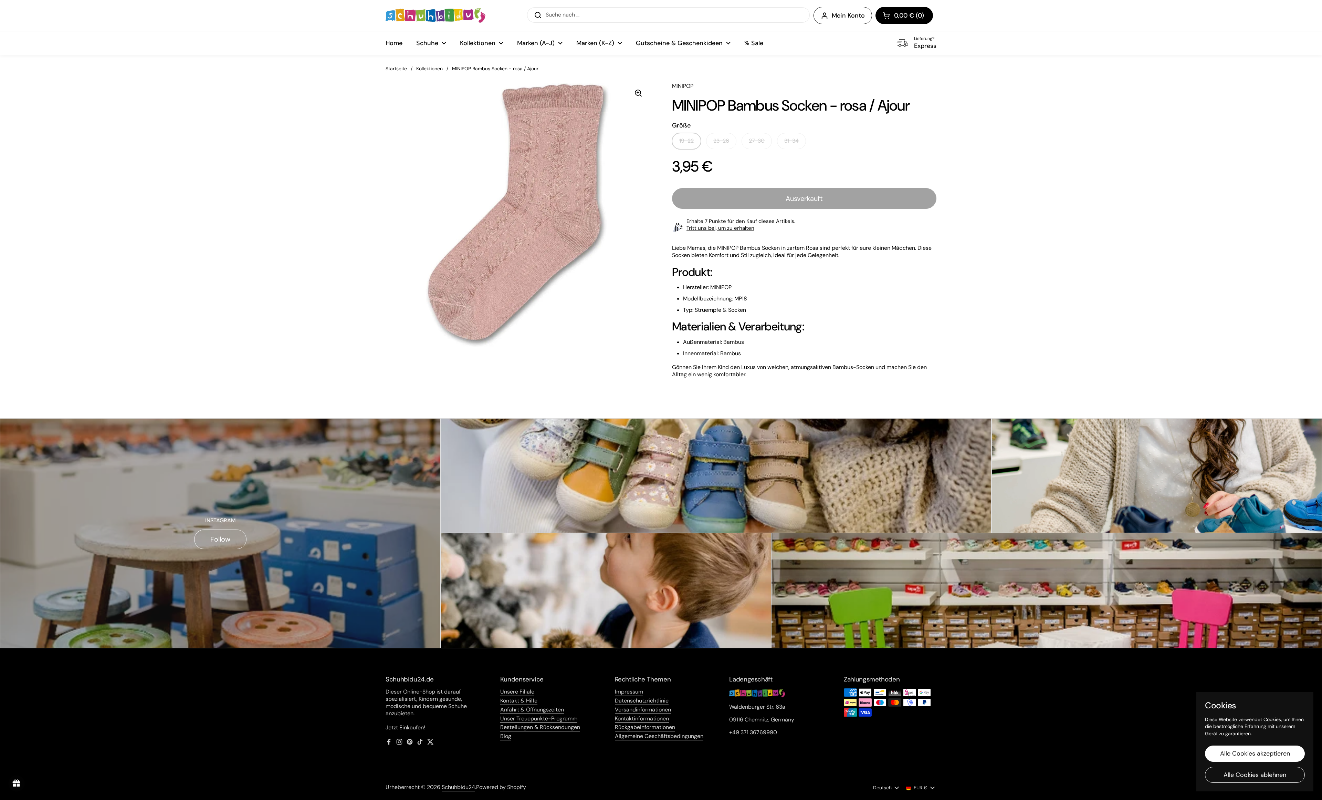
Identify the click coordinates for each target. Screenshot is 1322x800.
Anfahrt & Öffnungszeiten (532, 709)
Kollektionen (429, 68)
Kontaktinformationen (642, 718)
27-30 (757, 140)
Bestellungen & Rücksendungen (540, 727)
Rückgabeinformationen (645, 727)
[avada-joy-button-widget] (16, 783)
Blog (505, 736)
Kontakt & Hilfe (518, 700)
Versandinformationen (643, 709)
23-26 (721, 140)
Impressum (629, 691)
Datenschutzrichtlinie (642, 700)
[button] (904, 15)
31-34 (791, 140)
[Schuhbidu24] (435, 15)
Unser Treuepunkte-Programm (538, 718)
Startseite (396, 68)
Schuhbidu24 (458, 787)
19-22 (686, 140)
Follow (220, 539)
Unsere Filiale (517, 691)
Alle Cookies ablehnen (1255, 775)
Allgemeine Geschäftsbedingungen (659, 736)
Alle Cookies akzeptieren (1255, 753)
